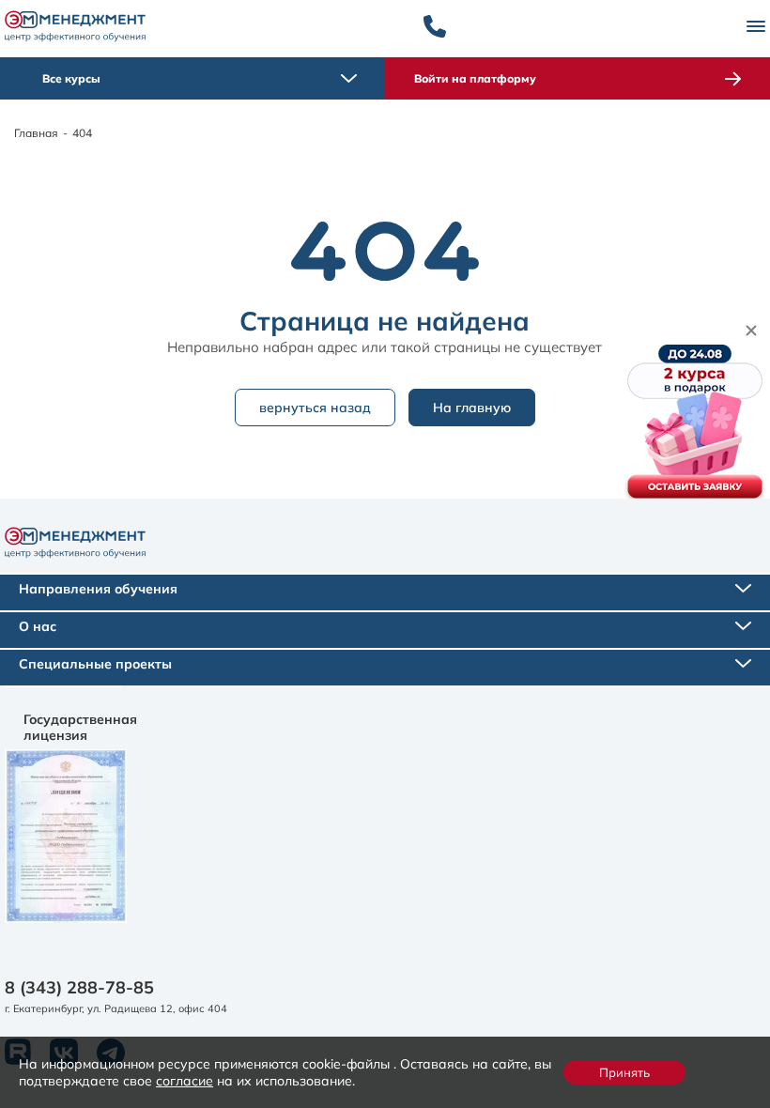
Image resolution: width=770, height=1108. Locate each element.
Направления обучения (98, 588)
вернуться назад (315, 407)
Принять (624, 1072)
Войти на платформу (475, 78)
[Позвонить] (435, 26)
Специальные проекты (95, 663)
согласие (184, 1080)
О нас (37, 626)
